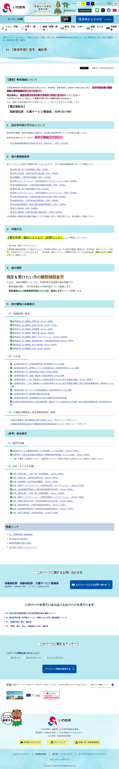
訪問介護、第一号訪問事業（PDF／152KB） (31, 170)
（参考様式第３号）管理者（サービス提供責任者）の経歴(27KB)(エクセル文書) (46, 368)
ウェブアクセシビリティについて (92, 754)
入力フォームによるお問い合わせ (91, 584)
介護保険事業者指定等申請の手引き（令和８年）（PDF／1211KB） (41, 143)
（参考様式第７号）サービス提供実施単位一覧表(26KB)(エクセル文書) (42, 390)
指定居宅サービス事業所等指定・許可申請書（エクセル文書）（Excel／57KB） (46, 451)
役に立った (15, 658)
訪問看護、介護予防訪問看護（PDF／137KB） (32, 177)
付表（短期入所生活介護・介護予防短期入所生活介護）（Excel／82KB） (43, 501)
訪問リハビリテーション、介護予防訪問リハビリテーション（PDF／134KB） (45, 181)
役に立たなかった (33, 658)
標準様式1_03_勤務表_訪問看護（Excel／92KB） (33, 329)
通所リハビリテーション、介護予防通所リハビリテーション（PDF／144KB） (45, 193)
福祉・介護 (46, 37)
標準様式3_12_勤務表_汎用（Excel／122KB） (32, 349)
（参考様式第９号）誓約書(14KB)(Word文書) (31, 394)
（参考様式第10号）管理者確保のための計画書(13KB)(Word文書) (40, 398)
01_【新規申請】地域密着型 (21, 535)
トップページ (20, 37)
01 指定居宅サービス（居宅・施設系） (99, 37)
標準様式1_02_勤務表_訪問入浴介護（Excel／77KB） (35, 325)
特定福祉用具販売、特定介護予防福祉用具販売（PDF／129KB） (40, 204)
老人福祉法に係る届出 (18, 539)
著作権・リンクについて (62, 754)
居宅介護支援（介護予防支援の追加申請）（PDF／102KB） (38, 212)
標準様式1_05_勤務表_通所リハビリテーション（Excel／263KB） (40, 337)
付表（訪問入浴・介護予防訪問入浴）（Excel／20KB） (36, 478)
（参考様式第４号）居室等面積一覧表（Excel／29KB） (36, 372)
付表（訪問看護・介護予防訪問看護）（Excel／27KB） (36, 482)
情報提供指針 (40, 754)
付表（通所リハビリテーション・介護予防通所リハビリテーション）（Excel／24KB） (49, 497)
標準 (110, 4)
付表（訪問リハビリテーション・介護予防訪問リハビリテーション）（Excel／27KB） (49, 485)
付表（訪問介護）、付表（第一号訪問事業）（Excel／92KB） (39, 474)
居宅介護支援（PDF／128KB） (26, 208)
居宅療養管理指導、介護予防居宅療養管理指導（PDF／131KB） (40, 185)
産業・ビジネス (33, 37)
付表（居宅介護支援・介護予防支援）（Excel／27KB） (36, 513)
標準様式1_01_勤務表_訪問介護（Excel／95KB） (33, 321)
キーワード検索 (15, 19)
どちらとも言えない (55, 658)
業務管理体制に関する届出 (20, 543)
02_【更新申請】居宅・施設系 (18, 622)
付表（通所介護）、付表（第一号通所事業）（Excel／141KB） (39, 493)
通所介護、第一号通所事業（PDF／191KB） (31, 189)
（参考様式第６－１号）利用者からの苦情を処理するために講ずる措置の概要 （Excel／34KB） (53, 380)
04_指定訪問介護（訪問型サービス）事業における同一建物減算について (36, 618)
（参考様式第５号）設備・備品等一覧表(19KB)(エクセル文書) (38, 376)
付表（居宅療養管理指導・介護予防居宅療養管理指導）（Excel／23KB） (43, 489)
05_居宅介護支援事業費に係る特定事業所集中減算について (31, 613)
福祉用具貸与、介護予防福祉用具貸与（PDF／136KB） (36, 201)
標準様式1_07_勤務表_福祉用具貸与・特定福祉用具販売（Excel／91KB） (44, 341)
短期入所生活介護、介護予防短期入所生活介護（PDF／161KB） (40, 197)
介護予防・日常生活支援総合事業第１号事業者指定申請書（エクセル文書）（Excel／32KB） (52, 455)
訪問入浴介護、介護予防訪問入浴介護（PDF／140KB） (36, 173)
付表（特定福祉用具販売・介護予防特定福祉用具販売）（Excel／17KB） (43, 509)
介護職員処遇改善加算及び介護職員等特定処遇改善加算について (37, 424)
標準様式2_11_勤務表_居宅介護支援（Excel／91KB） (35, 345)
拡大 (116, 4)
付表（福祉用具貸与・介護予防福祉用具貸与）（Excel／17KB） (39, 505)
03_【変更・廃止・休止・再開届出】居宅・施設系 (27, 626)
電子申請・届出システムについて (23, 547)
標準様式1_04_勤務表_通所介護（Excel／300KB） (34, 333)
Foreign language (85, 10)
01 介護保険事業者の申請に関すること (67, 37)
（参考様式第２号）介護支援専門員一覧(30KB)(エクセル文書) (38, 364)
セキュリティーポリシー (59, 759)
